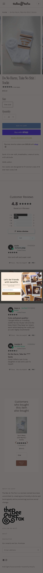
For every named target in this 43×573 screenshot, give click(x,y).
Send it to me (11, 293)
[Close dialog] (41, 273)
